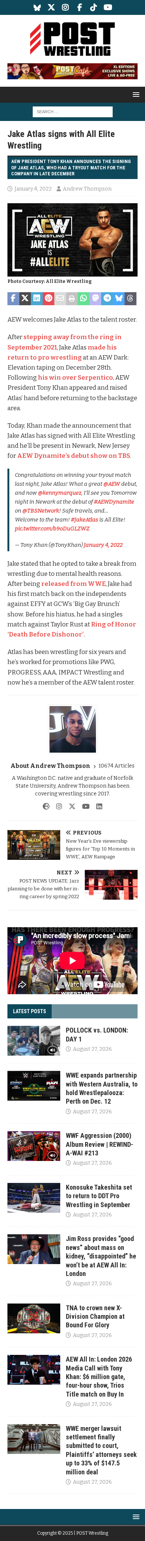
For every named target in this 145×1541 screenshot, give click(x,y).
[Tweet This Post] (25, 299)
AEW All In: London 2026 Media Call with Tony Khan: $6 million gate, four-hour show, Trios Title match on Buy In (99, 1376)
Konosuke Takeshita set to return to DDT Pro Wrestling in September (99, 1196)
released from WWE (73, 584)
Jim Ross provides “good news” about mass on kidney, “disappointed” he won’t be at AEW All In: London (101, 1256)
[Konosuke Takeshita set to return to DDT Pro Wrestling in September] (33, 1198)
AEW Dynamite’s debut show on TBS (73, 456)
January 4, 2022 (33, 189)
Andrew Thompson (87, 189)
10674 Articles (117, 766)
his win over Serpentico (75, 378)
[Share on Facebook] (13, 299)
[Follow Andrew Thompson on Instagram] (56, 806)
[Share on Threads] (130, 299)
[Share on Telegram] (107, 299)
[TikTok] (93, 7)
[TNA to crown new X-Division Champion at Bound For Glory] (33, 1318)
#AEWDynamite (114, 501)
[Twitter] (51, 7)
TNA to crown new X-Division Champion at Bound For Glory (95, 1316)
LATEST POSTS (29, 1011)
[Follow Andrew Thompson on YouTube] (83, 806)
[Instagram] (65, 7)
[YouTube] (108, 7)
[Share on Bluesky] (119, 299)
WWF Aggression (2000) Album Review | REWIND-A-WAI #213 (99, 1144)
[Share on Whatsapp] (84, 299)
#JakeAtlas (84, 519)
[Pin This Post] (49, 299)
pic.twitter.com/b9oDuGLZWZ (52, 528)
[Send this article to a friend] (60, 299)
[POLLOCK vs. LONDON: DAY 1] (33, 1041)
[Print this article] (72, 299)
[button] (134, 94)
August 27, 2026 (92, 1049)
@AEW (111, 484)
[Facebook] (79, 7)
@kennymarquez (59, 492)
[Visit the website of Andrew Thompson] (46, 806)
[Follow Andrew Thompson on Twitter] (69, 806)
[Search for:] (73, 111)
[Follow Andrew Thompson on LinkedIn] (96, 806)
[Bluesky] (37, 7)
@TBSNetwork (40, 510)
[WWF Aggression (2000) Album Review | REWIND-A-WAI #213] (33, 1146)
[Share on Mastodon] (96, 299)
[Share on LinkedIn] (37, 299)
